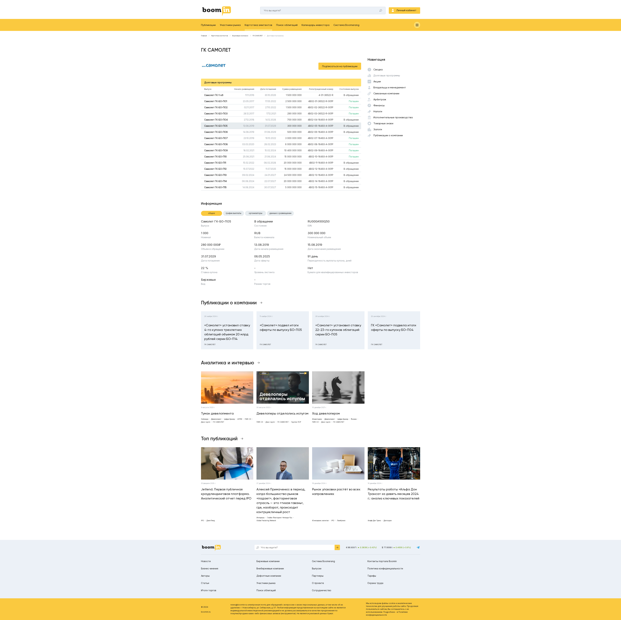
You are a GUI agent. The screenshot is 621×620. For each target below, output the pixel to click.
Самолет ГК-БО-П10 (215, 156)
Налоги (377, 111)
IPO (202, 520)
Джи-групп (205, 422)
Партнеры (317, 575)
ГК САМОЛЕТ (258, 36)
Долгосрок (388, 520)
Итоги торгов (208, 590)
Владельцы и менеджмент (389, 87)
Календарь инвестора (315, 25)
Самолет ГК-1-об (213, 95)
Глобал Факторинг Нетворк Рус (279, 517)
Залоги (377, 129)
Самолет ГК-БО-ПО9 (216, 150)
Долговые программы (386, 75)
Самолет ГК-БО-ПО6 (216, 132)
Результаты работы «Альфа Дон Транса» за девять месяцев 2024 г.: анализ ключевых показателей (393, 493)
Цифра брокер (229, 419)
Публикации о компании (388, 135)
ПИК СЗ (248, 419)
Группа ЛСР (296, 422)
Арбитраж (379, 99)
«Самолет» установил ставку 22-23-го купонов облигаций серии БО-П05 (338, 329)
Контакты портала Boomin (382, 561)
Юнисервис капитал (320, 520)
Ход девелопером (326, 413)
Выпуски (316, 568)
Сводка (378, 69)
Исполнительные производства (393, 117)
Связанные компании (386, 93)
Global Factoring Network (266, 520)
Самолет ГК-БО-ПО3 (216, 113)
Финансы (379, 105)
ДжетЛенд (211, 520)
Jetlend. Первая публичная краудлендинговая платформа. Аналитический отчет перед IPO (226, 493)
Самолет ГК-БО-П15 (215, 187)
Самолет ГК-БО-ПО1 (215, 101)
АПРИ (239, 419)
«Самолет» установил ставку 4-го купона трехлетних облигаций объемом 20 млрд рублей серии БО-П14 (227, 332)
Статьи (205, 583)
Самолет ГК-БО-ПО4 (216, 119)
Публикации (208, 25)
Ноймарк (204, 419)
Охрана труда (375, 583)
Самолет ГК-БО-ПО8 (216, 144)
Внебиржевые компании (270, 568)
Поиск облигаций (287, 25)
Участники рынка (230, 25)
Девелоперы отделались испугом (282, 413)
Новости (206, 561)
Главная (204, 36)
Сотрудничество (321, 590)
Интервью (260, 517)
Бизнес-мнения (209, 568)
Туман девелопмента (217, 413)
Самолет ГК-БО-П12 (215, 168)
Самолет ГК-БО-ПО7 (216, 138)
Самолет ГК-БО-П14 (215, 181)
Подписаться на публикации (339, 66)
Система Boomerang (346, 25)
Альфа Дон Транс (374, 520)
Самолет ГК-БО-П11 (215, 162)
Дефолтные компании (268, 575)
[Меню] (417, 25)
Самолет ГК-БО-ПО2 (216, 107)
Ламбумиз (341, 520)
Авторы (205, 575)
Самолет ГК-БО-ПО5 (216, 125)
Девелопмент (216, 419)
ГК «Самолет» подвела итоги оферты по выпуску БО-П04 (393, 327)
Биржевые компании (240, 36)
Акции (377, 81)
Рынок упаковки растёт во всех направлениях (336, 491)
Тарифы (371, 575)
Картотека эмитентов (258, 25)
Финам (354, 419)
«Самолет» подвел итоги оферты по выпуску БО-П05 (281, 327)
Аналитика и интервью (227, 363)
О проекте (318, 583)
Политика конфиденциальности (385, 568)
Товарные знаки (383, 123)
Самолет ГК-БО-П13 (215, 175)
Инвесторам (317, 419)
